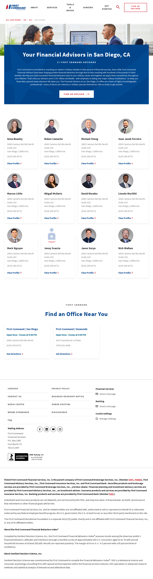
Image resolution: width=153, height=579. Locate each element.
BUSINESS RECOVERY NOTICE (68, 396)
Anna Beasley (15, 139)
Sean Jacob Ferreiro (129, 139)
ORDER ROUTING (61, 404)
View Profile (13, 163)
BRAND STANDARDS (18, 412)
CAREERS (13, 388)
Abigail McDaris (53, 193)
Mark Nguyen (15, 248)
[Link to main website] (16, 7)
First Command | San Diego (22, 329)
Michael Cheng (89, 139)
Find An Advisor (74, 94)
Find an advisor (135, 7)
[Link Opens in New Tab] (26, 460)
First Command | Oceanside (71, 329)
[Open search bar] (118, 7)
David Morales (89, 193)
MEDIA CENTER (16, 404)
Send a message (108, 393)
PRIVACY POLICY (61, 388)
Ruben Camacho (53, 139)
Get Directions (14, 353)
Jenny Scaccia (52, 248)
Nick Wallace (125, 248)
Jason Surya (88, 248)
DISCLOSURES (59, 412)
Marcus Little (14, 193)
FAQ (10, 420)
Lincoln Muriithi (127, 193)
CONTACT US (15, 396)
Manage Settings (108, 418)
